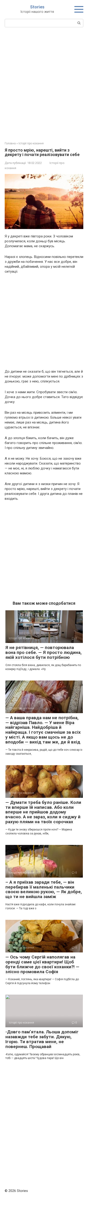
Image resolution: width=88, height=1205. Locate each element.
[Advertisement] (44, 84)
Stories (37, 6)
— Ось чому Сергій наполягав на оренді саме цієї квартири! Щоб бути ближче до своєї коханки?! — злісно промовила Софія (42, 964)
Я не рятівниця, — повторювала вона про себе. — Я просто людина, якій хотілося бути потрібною (43, 652)
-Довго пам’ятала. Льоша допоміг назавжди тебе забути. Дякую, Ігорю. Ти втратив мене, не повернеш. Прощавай (42, 1039)
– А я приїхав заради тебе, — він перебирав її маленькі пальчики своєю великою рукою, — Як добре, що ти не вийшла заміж (43, 889)
